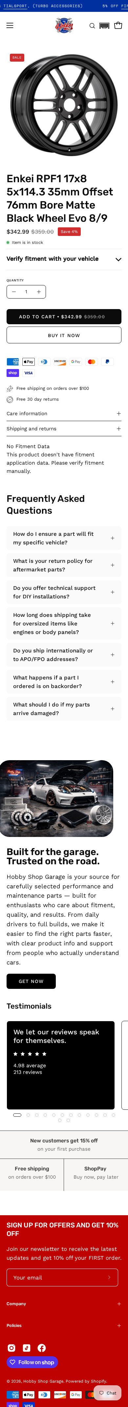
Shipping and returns (31, 429)
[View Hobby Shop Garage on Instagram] (11, 1348)
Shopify (98, 1381)
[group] (64, 1065)
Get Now (31, 981)
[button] (104, 24)
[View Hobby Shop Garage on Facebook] (42, 1348)
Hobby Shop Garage (43, 1381)
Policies (14, 1325)
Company (16, 1303)
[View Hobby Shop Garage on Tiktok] (27, 1348)
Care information (27, 413)
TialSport (24, 6)
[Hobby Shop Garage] (64, 25)
